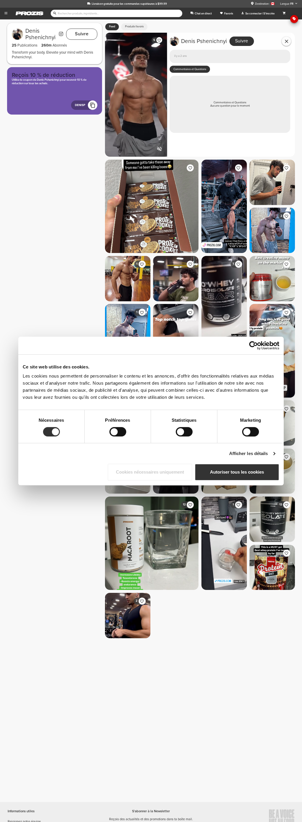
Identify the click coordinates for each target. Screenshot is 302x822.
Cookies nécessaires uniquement (150, 471)
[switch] (117, 431)
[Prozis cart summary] (284, 13)
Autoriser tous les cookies (237, 471)
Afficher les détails (248, 453)
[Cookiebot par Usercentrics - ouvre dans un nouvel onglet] (253, 345)
